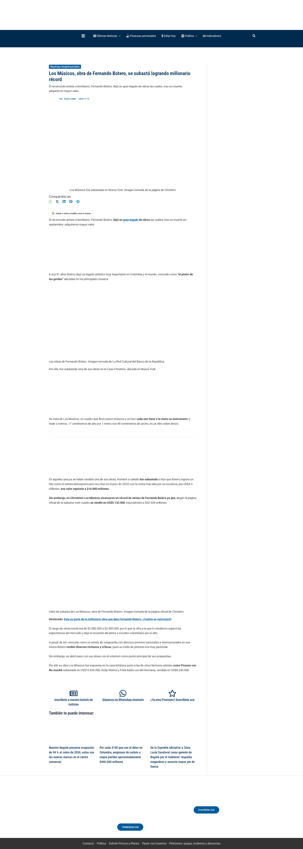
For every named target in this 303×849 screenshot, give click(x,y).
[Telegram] (78, 201)
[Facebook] (71, 201)
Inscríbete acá (206, 809)
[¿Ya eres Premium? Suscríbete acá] (172, 693)
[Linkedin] (66, 813)
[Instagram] (72, 813)
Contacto (88, 843)
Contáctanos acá (130, 827)
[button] (106, 36)
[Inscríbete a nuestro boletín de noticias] (73, 693)
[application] (119, 36)
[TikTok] (78, 813)
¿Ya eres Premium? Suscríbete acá (172, 699)
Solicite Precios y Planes (124, 843)
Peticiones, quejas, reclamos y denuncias (194, 843)
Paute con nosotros (154, 843)
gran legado (130, 219)
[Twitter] (61, 813)
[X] (57, 201)
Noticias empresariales (65, 66)
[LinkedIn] (64, 201)
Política (101, 843)
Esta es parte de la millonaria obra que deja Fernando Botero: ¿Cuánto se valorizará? (118, 619)
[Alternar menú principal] (83, 35)
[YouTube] (84, 813)
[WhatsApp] (50, 201)
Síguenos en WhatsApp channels (123, 699)
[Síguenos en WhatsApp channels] (123, 693)
